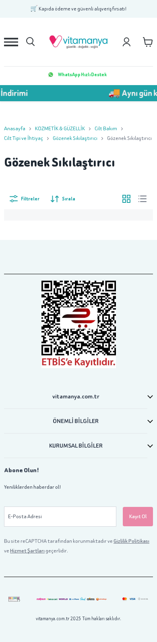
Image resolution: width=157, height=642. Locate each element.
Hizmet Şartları (27, 550)
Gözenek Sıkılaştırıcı (75, 138)
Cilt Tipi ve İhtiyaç (23, 138)
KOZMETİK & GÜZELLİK (60, 128)
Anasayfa (14, 128)
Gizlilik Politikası (131, 541)
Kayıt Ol (138, 516)
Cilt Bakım (106, 128)
